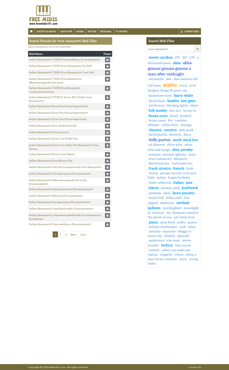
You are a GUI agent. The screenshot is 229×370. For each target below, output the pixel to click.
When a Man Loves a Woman (172, 256)
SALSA (192, 226)
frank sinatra (160, 167)
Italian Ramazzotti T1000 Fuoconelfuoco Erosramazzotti (64, 59)
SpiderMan (156, 240)
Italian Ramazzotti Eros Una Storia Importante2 (58, 106)
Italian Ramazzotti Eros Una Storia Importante (58, 119)
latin (166, 193)
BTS (170, 120)
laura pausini (183, 192)
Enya (192, 154)
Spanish (183, 235)
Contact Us (195, 367)
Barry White (183, 95)
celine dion (170, 125)
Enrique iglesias (175, 154)
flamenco (180, 158)
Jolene (154, 187)
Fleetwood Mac (159, 163)
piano (153, 221)
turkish (154, 250)
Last (83, 234)
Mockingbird (172, 208)
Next (73, 234)
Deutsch (175, 134)
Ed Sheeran (157, 144)
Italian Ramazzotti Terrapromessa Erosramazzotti (60, 173)
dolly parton (160, 139)
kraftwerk (190, 187)
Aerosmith (156, 79)
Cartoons (66, 31)
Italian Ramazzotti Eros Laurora (49, 132)
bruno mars (157, 120)
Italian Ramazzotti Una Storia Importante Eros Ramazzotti (65, 167)
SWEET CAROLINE (161, 56)
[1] (197, 49)
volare (179, 254)
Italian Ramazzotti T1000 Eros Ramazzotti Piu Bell (60, 66)
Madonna (167, 202)
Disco (187, 134)
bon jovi (175, 110)
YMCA (183, 259)
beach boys (157, 101)
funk (189, 168)
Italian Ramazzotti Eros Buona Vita (50, 160)
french (178, 167)
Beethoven (157, 105)
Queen (192, 222)
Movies (92, 31)
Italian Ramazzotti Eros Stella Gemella (52, 125)
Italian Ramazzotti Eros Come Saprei (51, 154)
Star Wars (173, 240)
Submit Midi (191, 31)
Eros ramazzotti (160, 158)
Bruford (185, 115)
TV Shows (121, 31)
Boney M (189, 110)
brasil (174, 115)
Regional (106, 31)
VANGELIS (166, 254)
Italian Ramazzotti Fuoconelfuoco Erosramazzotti (60, 224)
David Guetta (158, 134)
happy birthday (179, 177)
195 (177, 57)
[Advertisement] (129, 84)
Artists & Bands (46, 31)
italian (178, 182)
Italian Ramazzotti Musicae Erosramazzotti (56, 195)
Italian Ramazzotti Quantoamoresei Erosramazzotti (61, 189)
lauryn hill (156, 197)
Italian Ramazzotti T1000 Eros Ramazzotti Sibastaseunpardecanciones (55, 80)
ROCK (182, 226)
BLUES (194, 105)
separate (169, 231)
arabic (170, 84)
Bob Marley (158, 110)
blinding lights (177, 105)
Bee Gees (188, 100)
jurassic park (170, 188)
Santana (155, 231)
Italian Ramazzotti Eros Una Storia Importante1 (58, 112)
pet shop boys (184, 217)
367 (184, 57)
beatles (173, 100)
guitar (161, 177)
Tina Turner (183, 245)
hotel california (160, 182)
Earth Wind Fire (185, 139)
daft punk (186, 130)
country (170, 129)
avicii (183, 85)
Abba (177, 62)
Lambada (155, 193)
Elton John (174, 144)
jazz (189, 182)
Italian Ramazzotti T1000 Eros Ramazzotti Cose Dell (61, 72)
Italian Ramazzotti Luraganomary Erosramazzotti (59, 202)
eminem (155, 154)
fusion (153, 173)
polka (181, 222)
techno (167, 244)
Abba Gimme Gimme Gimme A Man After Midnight (170, 68)
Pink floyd (168, 222)
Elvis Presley (182, 149)
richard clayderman (163, 226)
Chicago (186, 125)
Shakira (169, 235)
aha (168, 79)
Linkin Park (174, 197)
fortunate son (182, 163)
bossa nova (158, 115)
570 (192, 57)
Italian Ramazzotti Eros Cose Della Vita (53, 138)
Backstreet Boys (160, 95)
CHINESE (155, 129)
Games (80, 31)
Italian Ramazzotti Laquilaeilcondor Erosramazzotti (61, 208)
